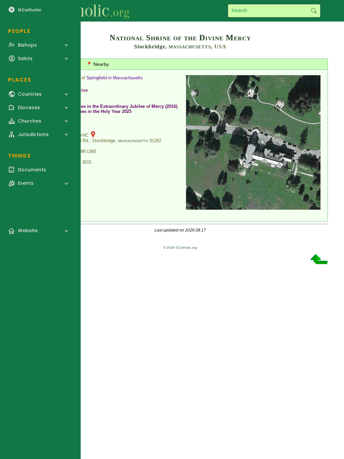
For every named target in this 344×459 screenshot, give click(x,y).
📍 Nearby (97, 64)
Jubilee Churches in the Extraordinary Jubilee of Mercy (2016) (113, 106)
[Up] (319, 261)
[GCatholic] (82, 10)
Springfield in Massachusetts (114, 77)
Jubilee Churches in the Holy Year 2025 (90, 111)
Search (313, 10)
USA (220, 46)
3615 (86, 162)
